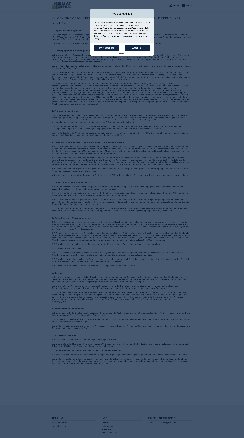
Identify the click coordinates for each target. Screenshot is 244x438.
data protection (142, 33)
